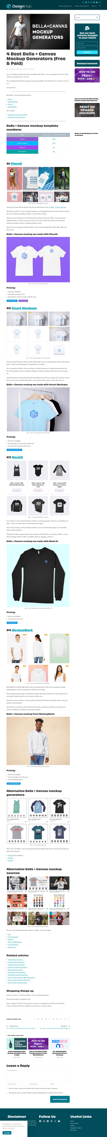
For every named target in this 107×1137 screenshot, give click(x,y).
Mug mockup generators (15, 970)
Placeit (10, 99)
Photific (10, 855)
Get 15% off (23, 300)
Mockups (32, 69)
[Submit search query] (97, 17)
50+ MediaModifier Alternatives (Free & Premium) (59, 1053)
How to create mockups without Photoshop (21, 977)
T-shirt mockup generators (16, 962)
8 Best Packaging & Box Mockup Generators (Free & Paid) (17, 1053)
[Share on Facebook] (38, 1019)
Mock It (10, 104)
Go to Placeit (12, 300)
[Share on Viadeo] (64, 1019)
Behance (10, 939)
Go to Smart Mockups (14, 449)
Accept (7, 1133)
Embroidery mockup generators (18, 975)
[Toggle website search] (100, 6)
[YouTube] (59, 1121)
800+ (54, 139)
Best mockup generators (15, 960)
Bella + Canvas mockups (58, 207)
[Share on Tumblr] (60, 1019)
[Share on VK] (53, 1019)
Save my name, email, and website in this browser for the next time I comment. (33, 1088)
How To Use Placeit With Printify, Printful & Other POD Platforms (38, 1053)
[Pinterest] (51, 1121)
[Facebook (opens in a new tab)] (86, 2)
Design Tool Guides (75, 1128)
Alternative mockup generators (17, 115)
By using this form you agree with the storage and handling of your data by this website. (36, 1093)
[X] (55, 1121)
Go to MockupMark (13, 783)
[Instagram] (44, 1121)
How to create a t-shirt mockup (17, 983)
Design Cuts (12, 947)
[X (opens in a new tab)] (83, 2)
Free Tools (73, 1130)
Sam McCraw (12, 69)
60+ (54, 151)
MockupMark (12, 107)
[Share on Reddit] (57, 1019)
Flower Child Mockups (15, 942)
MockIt (17, 457)
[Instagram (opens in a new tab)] (91, 2)
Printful (10, 858)
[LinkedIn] (48, 1121)
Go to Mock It (12, 622)
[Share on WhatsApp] (68, 1019)
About (72, 1121)
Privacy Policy (74, 1123)
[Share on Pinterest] (42, 1019)
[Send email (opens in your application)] (99, 2)
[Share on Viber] (49, 1019)
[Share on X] (34, 1019)
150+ (54, 143)
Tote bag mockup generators (17, 972)
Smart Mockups (13, 102)
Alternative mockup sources (16, 117)
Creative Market (13, 937)
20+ (26, 214)
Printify (10, 860)
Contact (72, 1125)
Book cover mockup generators (17, 967)
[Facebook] (40, 1121)
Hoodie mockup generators (16, 965)
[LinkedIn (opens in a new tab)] (94, 2)
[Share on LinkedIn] (45, 1019)
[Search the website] (87, 17)
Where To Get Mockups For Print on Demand (86, 134)
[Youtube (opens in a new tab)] (96, 2)
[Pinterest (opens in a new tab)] (88, 2)
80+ (54, 147)
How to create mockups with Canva (19, 980)
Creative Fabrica (13, 944)
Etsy (9, 934)
